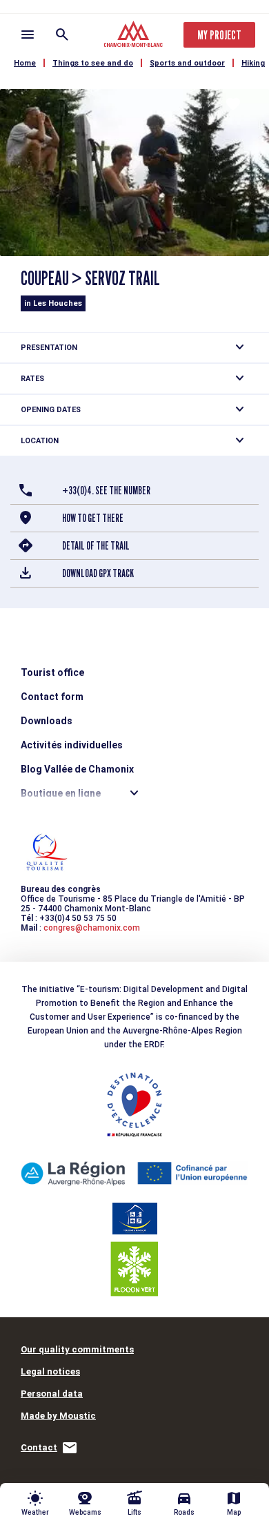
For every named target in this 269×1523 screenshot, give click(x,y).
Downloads (46, 720)
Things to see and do (92, 63)
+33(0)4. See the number (106, 490)
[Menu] (27, 34)
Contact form (52, 696)
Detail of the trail (96, 545)
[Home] (135, 36)
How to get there (92, 518)
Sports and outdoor (187, 63)
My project (219, 35)
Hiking (253, 63)
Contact (39, 1447)
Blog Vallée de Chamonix (77, 769)
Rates (32, 378)
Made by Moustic (58, 1415)
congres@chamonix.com (91, 928)
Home (25, 63)
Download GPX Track (98, 573)
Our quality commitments (77, 1349)
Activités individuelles (72, 744)
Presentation (49, 347)
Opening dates (51, 409)
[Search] (62, 34)
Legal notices (50, 1371)
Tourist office (52, 672)
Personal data (52, 1393)
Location (40, 440)
